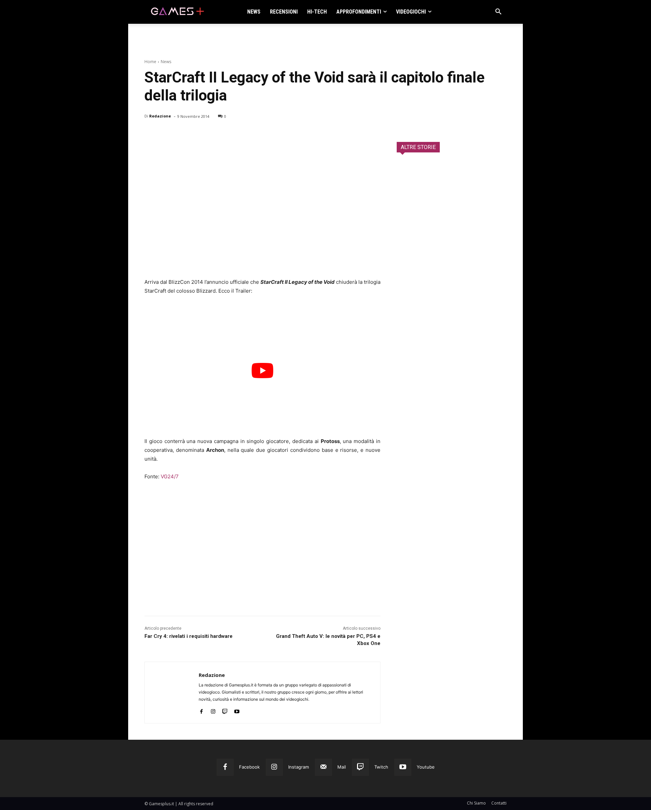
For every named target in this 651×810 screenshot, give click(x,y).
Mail (341, 767)
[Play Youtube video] (262, 370)
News (166, 62)
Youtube (426, 767)
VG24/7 (170, 476)
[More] (229, 134)
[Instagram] (213, 710)
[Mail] (323, 767)
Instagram (298, 767)
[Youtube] (236, 710)
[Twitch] (225, 710)
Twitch (381, 767)
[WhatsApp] (198, 134)
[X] (167, 134)
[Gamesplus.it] (177, 11)
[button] (498, 12)
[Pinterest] (182, 134)
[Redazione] (172, 692)
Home (150, 62)
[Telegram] (213, 134)
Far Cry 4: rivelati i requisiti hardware (188, 636)
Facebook (249, 767)
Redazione (160, 115)
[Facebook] (151, 134)
